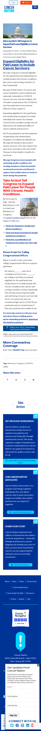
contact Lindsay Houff (15, 218)
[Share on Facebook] (7, 379)
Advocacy (12, 363)
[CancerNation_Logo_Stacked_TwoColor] (17, 9)
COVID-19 (29, 363)
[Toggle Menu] (35, 7)
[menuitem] (13, 2)
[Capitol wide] (17, 30)
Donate (27, 2)
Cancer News (8, 54)
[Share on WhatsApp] (25, 379)
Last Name (12, 705)
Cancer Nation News (29, 51)
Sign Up (13, 715)
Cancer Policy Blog (20, 54)
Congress (20, 363)
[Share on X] (16, 379)
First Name (12, 696)
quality (5, 367)
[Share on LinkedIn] (33, 379)
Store (13, 2)
